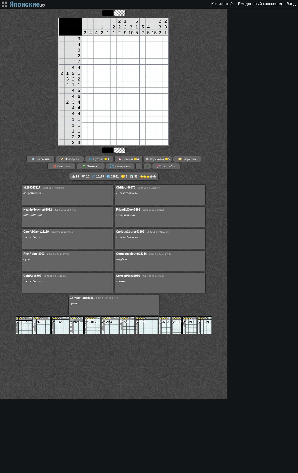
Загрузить (189, 159)
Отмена (92, 166)
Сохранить (42, 159)
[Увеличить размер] (147, 166)
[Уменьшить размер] (139, 166)
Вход (291, 4)
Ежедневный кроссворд (260, 4)
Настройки (168, 166)
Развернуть (122, 166)
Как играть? (222, 4)
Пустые (100, 159)
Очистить (63, 166)
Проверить (71, 159)
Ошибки (130, 159)
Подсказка (159, 159)
